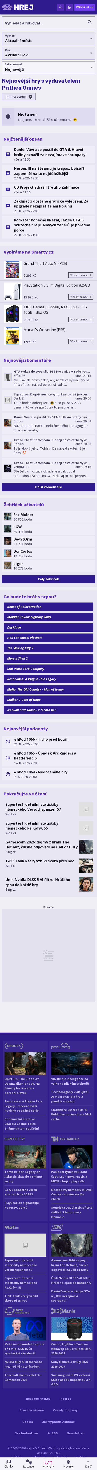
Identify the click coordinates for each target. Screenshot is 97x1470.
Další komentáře (48, 487)
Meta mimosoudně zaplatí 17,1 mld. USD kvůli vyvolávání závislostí (24, 1348)
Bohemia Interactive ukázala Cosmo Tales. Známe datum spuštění (22, 1123)
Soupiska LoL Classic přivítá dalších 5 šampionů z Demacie (71, 1212)
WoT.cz (10, 814)
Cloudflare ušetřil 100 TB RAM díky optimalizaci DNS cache (71, 1114)
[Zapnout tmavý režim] (69, 7)
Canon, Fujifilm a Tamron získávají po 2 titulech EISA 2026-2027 (71, 1348)
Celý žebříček (48, 579)
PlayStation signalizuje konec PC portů (22, 1205)
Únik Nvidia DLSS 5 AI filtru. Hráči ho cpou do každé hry (37, 882)
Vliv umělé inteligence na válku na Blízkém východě (70, 1081)
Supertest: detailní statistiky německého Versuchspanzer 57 (33, 807)
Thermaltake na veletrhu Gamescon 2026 (23, 1377)
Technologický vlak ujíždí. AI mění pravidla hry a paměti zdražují (70, 1096)
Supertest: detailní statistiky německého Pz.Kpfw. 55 (31, 826)
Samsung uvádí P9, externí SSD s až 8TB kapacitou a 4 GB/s (70, 1379)
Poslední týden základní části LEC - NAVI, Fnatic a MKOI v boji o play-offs (69, 1176)
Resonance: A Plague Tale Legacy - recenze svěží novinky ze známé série (23, 1106)
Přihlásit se (84, 7)
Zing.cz (10, 852)
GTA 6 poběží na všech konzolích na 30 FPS (21, 1192)
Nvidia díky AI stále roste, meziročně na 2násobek (24, 1364)
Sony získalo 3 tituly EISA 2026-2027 (69, 1364)
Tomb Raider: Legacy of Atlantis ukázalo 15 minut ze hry (23, 1176)
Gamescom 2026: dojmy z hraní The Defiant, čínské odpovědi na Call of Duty (41, 845)
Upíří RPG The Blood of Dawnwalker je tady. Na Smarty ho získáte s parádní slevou (22, 1086)
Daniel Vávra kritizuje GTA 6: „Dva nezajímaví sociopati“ (70, 1296)
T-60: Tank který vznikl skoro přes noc (39, 861)
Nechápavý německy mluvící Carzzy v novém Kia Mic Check (71, 1194)
